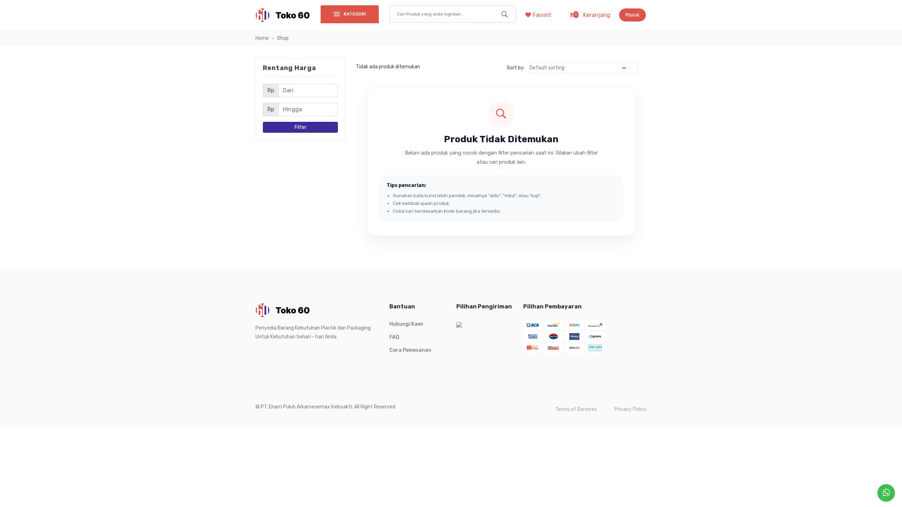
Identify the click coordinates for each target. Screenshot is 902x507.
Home (262, 38)
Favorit (542, 15)
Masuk (632, 15)
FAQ (394, 337)
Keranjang (592, 15)
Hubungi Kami (406, 324)
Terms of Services (576, 409)
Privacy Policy (630, 409)
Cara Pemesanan (410, 350)
